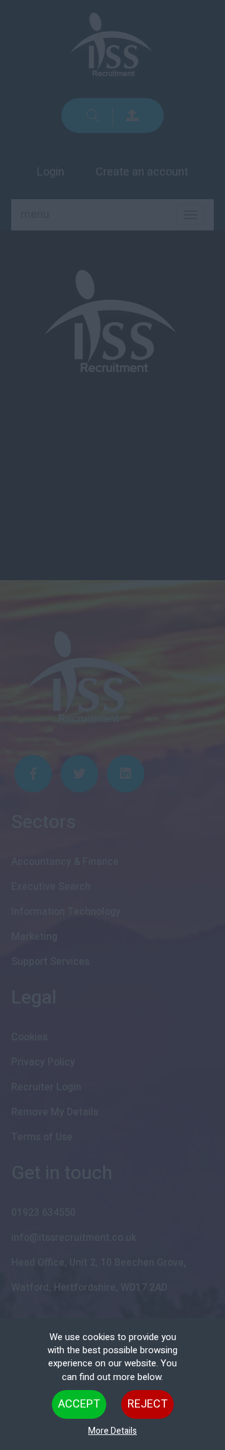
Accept (79, 1404)
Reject (148, 1404)
